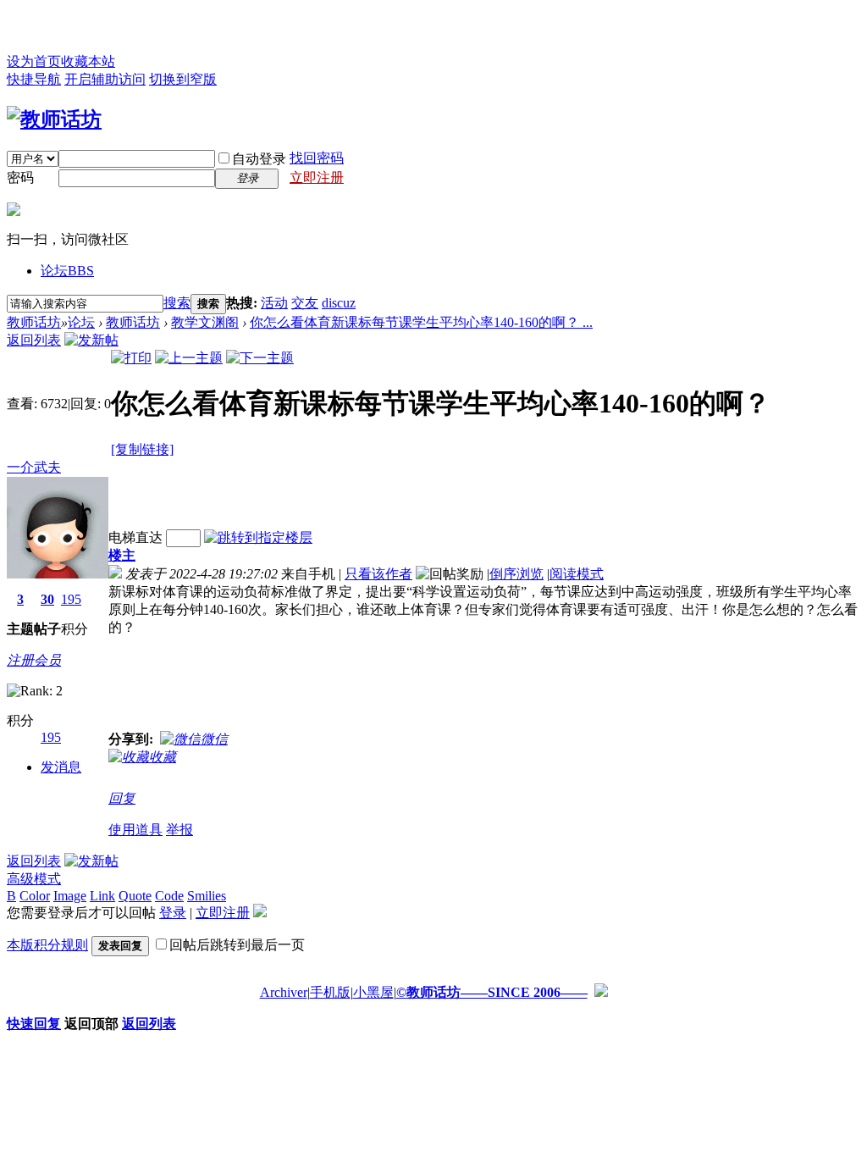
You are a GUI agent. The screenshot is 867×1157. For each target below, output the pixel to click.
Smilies (206, 896)
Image (69, 896)
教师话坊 (34, 322)
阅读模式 (576, 574)
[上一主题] (189, 358)
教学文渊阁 (205, 322)
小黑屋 (373, 992)
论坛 (67, 270)
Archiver (283, 992)
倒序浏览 (516, 574)
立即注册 (317, 177)
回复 (121, 798)
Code (169, 896)
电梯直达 (135, 537)
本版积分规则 (47, 945)
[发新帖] (91, 340)
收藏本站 (88, 61)
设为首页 (34, 61)
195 (71, 599)
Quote (135, 896)
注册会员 (34, 660)
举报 (179, 829)
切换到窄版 (183, 79)
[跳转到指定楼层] (258, 537)
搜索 (177, 303)
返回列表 (34, 340)
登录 (172, 912)
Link (102, 896)
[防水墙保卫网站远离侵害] (601, 992)
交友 (304, 303)
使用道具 (135, 829)
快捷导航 (34, 79)
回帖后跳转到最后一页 (237, 945)
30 (47, 599)
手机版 (330, 992)
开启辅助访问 (105, 79)
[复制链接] (142, 449)
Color (34, 896)
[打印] (131, 358)
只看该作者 (378, 574)
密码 (20, 177)
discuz (339, 303)
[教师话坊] (54, 119)
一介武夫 (34, 467)
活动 (274, 303)
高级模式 (34, 879)
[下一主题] (260, 358)
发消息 (61, 767)
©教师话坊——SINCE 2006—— (492, 992)
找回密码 (317, 158)
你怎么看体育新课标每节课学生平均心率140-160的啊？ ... (421, 322)
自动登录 (259, 159)
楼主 (121, 555)
